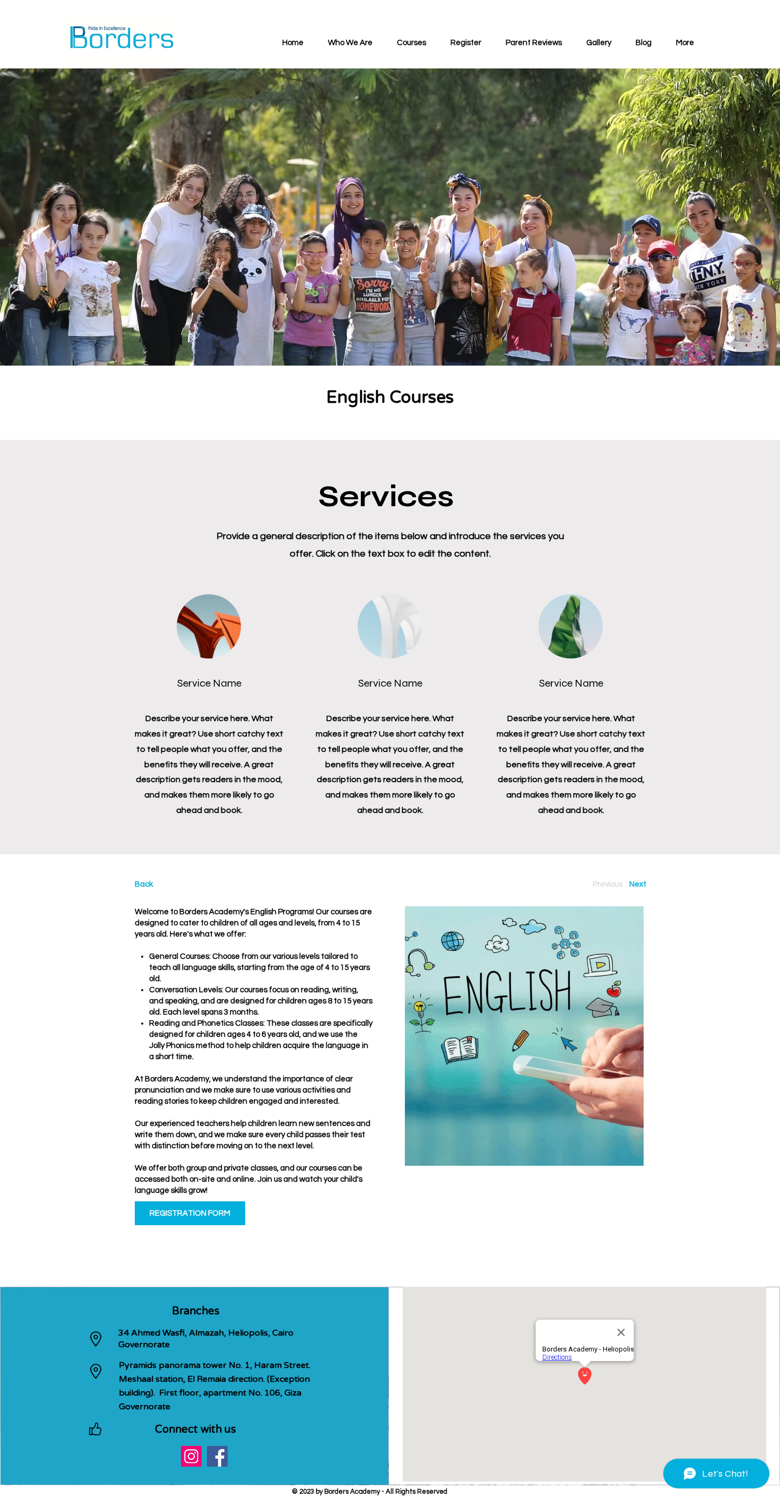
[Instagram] (191, 1456)
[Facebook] (217, 1456)
